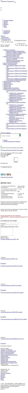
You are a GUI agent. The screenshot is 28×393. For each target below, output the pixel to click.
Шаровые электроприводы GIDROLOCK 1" (15, 121)
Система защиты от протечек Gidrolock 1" (16, 114)
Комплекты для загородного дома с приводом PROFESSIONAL (15, 61)
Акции (2, 379)
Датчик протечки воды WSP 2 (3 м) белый (11, 285)
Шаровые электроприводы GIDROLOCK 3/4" (15, 112)
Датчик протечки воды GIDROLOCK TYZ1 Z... (12, 338)
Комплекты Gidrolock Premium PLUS (15, 51)
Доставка (3, 374)
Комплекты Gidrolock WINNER (14, 53)
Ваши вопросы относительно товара (9, 226)
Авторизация (6, 30)
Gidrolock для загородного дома (11, 56)
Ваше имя (3, 223)
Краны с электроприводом (10, 64)
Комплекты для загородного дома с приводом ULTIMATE (15, 58)
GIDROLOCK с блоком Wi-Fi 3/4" (17, 110)
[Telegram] (1, 10)
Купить (15, 161)
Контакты (3, 377)
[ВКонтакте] (2, 174)
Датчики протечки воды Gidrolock (11, 81)
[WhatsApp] (1, 8)
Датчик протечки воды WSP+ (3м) (9, 258)
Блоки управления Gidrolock (10, 63)
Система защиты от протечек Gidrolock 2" (16, 128)
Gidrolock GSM (7, 86)
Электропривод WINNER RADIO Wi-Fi (16, 80)
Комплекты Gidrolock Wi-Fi (13, 55)
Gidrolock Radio (7, 82)
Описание (3, 177)
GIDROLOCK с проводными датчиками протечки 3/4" (16, 105)
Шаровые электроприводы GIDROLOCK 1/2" (15, 100)
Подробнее (3, 263)
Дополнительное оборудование (11, 88)
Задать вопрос (9, 177)
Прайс (2, 378)
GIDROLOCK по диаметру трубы (11, 89)
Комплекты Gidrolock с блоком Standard (16, 52)
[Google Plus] (10, 174)
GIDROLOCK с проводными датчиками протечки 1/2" (16, 94)
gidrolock (8, 132)
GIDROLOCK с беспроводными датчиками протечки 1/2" (17, 96)
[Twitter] (4, 174)
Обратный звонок (7, 15)
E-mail (2, 225)
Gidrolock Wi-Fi (7, 85)
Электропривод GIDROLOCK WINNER (16, 78)
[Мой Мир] (8, 174)
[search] (20, 135)
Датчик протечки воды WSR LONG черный (11, 312)
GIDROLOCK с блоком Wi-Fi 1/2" (17, 98)
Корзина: (6, 33)
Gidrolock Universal (8, 84)
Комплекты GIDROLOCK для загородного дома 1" (16, 118)
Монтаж (3, 375)
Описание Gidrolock (5, 373)
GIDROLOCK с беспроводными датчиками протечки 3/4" (17, 108)
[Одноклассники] (6, 174)
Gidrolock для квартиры (9, 49)
